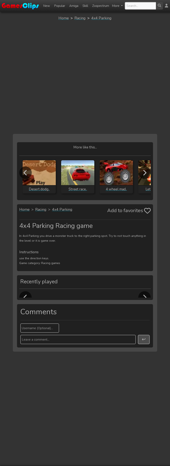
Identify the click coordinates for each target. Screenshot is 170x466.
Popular (59, 6)
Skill (85, 6)
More (116, 6)
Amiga (73, 6)
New (46, 6)
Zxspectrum (100, 6)
